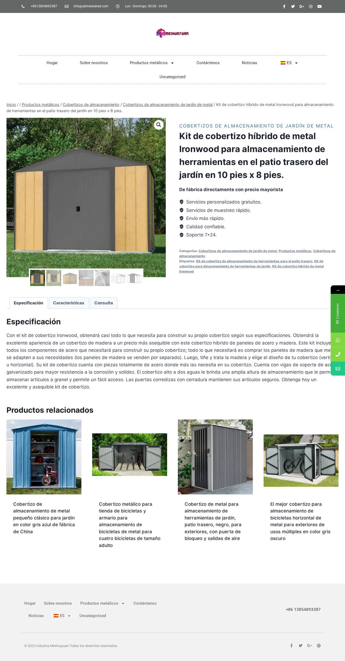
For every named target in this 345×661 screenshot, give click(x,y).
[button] (159, 125)
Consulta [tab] (103, 302)
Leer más (23, 549)
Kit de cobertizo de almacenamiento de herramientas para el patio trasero (254, 261)
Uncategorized (172, 76)
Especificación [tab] (28, 302)
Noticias (249, 62)
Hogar (52, 62)
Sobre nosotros (94, 62)
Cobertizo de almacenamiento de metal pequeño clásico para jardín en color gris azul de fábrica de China (44, 517)
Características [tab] (68, 302)
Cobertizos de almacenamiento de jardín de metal (256, 126)
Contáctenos (208, 62)
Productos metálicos (149, 62)
